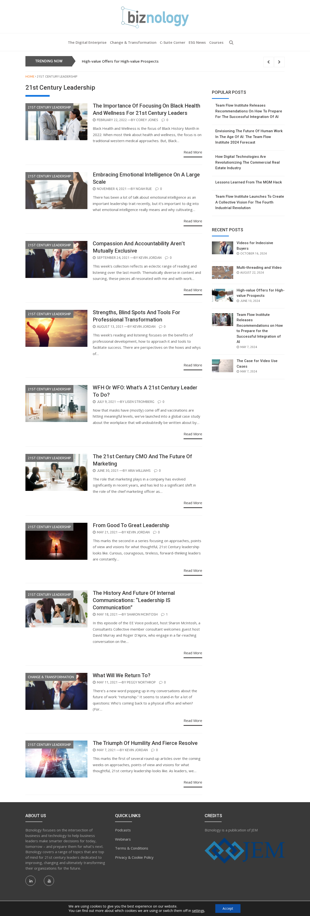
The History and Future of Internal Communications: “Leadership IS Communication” (134, 600)
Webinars (123, 839)
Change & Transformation (133, 42)
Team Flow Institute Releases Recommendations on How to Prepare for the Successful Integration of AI (248, 111)
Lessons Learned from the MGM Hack (248, 182)
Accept (228, 908)
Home (29, 76)
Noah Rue (144, 189)
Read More (193, 152)
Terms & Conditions (131, 848)
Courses (216, 42)
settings (198, 911)
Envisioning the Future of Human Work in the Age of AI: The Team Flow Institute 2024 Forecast (249, 137)
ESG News (197, 42)
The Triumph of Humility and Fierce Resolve (145, 743)
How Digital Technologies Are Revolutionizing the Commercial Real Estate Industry (247, 162)
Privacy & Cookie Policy (134, 857)
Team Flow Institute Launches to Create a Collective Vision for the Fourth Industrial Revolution (249, 202)
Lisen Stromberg (139, 402)
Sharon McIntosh (142, 614)
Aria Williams (139, 471)
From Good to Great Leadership (131, 525)
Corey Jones (147, 120)
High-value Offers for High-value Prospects (120, 61)
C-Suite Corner (172, 42)
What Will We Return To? (121, 675)
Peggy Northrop (141, 682)
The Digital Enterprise (87, 42)
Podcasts (123, 830)
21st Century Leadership (49, 107)
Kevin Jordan (150, 258)
